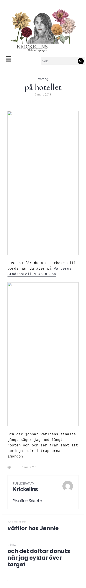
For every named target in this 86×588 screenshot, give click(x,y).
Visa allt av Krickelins (28, 500)
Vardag (43, 79)
